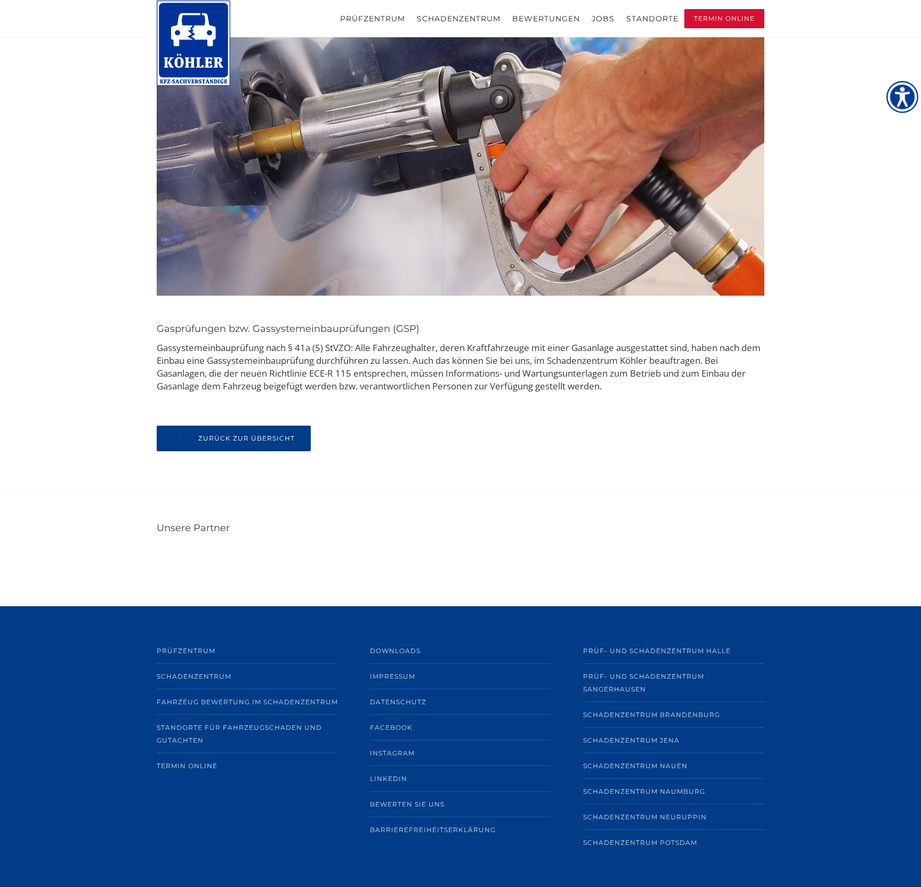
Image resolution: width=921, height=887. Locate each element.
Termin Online (724, 18)
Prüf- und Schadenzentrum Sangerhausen (643, 682)
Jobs (603, 18)
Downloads (395, 651)
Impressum (392, 676)
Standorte (652, 18)
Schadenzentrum (458, 18)
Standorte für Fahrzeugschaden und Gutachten (239, 733)
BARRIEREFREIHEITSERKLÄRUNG (433, 830)
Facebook (391, 727)
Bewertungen (546, 18)
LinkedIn (388, 779)
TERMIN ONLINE (187, 766)
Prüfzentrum (372, 18)
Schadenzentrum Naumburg (644, 791)
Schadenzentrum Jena (631, 740)
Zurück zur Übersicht (246, 438)
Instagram (392, 753)
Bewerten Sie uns (407, 804)
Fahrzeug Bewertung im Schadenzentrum (247, 702)
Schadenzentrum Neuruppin (645, 817)
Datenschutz (398, 702)
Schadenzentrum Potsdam (640, 843)
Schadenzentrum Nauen (635, 766)
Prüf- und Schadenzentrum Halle (657, 651)
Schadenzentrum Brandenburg (651, 715)
